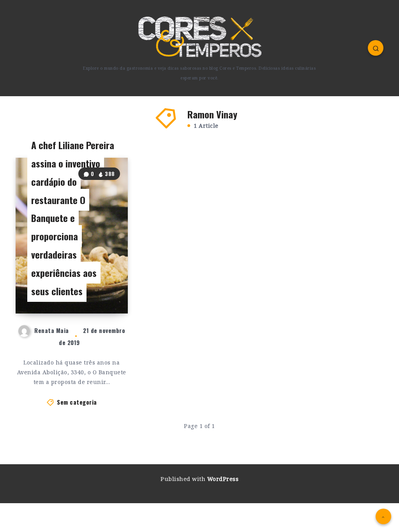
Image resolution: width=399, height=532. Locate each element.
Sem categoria (77, 402)
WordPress (223, 479)
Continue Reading (101, 292)
